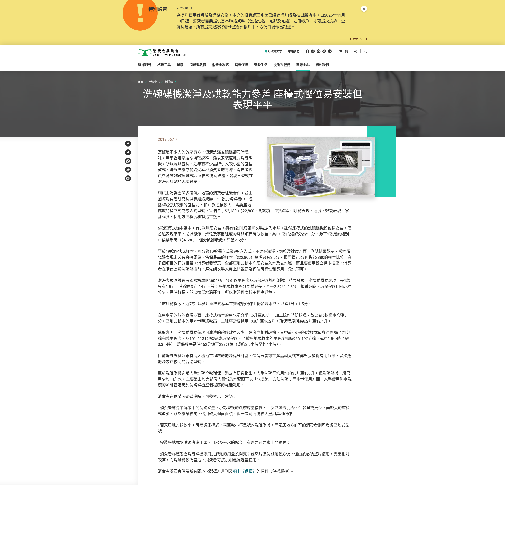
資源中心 (154, 82)
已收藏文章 (275, 51)
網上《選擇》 (244, 471)
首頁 (141, 82)
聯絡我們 (293, 51)
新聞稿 (169, 82)
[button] (350, 39)
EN (340, 51)
